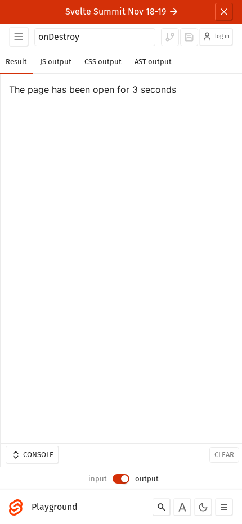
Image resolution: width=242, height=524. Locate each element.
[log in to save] (189, 37)
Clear (224, 454)
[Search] (162, 507)
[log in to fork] (170, 37)
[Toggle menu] (224, 507)
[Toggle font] (182, 507)
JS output (55, 61)
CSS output (103, 61)
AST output (153, 61)
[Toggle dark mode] (203, 507)
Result (16, 61)
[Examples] (19, 37)
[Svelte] (18, 507)
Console (38, 454)
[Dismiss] (224, 12)
